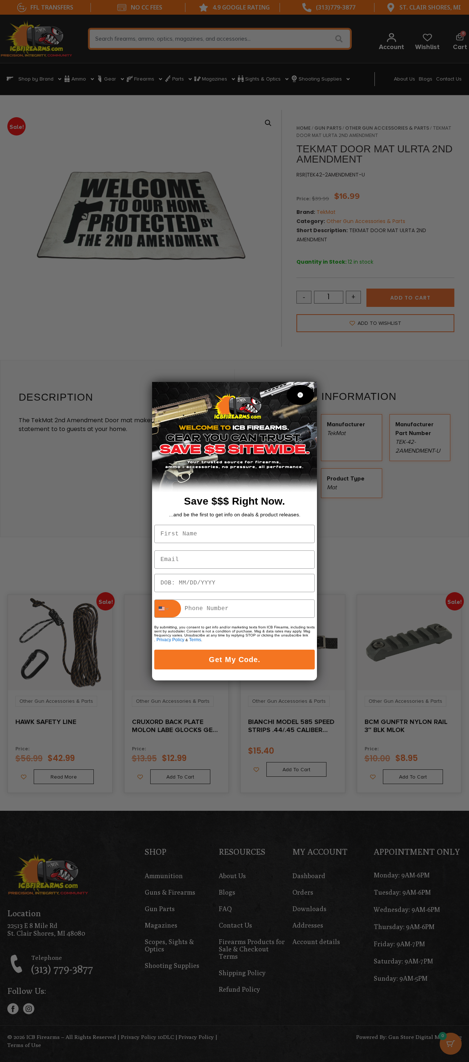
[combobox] (168, 608)
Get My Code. (235, 660)
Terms (195, 639)
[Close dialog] (300, 395)
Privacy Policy (170, 639)
